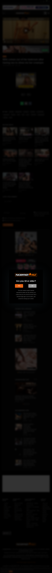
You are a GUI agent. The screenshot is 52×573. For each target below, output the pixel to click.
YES (19, 285)
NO (32, 285)
